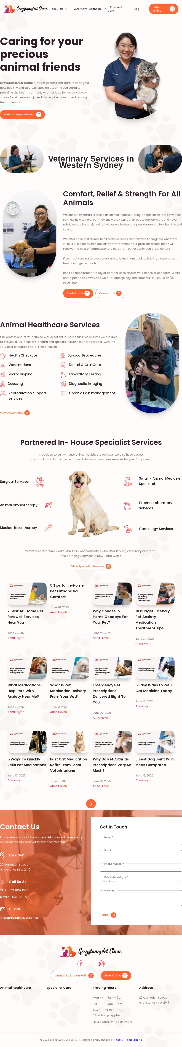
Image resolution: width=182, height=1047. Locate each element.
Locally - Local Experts (128, 1040)
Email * (108, 850)
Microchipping (10, 1010)
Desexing (6, 1017)
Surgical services (58, 1017)
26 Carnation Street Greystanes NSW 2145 (154, 1000)
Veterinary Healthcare (88, 9)
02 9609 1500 (19, 890)
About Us (57, 9)
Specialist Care (115, 8)
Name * (108, 837)
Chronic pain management (65, 1004)
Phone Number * (114, 863)
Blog (136, 9)
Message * (110, 890)
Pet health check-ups (15, 998)
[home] (26, 9)
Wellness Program (13, 1023)
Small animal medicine (61, 1010)
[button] (58, 8)
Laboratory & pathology (63, 998)
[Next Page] (91, 803)
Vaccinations (9, 1004)
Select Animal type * (116, 877)
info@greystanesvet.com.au (19, 918)
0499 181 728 (20, 897)
